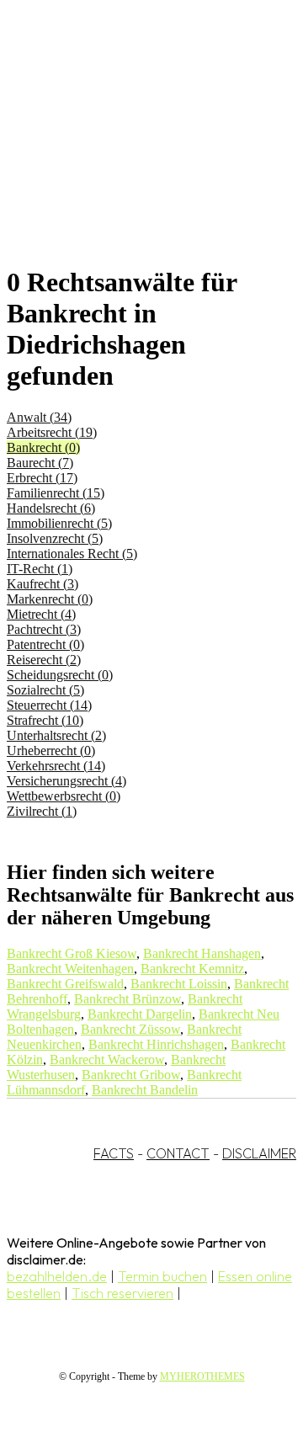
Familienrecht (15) (55, 493)
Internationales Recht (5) (72, 553)
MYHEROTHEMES (202, 1376)
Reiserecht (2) (44, 659)
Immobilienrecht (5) (59, 523)
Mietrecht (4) (41, 614)
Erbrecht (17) (42, 478)
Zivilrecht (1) (42, 811)
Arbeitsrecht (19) (52, 432)
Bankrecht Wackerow (107, 1059)
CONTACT (178, 1153)
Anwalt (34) (39, 417)
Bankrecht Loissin (178, 984)
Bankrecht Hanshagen (202, 953)
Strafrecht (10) (45, 720)
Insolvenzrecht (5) (55, 538)
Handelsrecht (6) (51, 508)
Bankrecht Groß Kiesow (71, 953)
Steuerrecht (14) (49, 705)
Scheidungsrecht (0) (60, 675)
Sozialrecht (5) (45, 690)
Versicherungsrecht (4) (66, 781)
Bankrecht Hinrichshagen (156, 1044)
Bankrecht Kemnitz (192, 968)
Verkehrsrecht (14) (56, 766)
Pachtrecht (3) (44, 629)
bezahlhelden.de (57, 1276)
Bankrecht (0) (43, 447)
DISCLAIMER (259, 1153)
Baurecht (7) (40, 462)
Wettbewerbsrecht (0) (63, 796)
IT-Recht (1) (39, 569)
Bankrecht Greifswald (65, 984)
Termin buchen (162, 1276)
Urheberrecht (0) (51, 750)
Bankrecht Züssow (130, 1029)
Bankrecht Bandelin (145, 1090)
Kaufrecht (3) (42, 584)
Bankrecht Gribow (131, 1074)
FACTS (113, 1153)
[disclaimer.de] (135, 152)
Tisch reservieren (122, 1293)
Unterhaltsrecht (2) (56, 735)
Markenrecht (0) (50, 599)
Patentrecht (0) (45, 644)
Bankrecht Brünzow (127, 999)
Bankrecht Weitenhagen (70, 968)
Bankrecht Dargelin (140, 1014)
